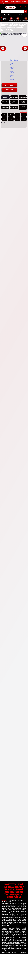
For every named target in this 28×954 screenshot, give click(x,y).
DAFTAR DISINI (9, 85)
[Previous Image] (3, 48)
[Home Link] (10, 7)
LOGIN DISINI (9, 89)
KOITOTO (5, 900)
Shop (2, 7)
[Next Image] (25, 48)
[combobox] (12, 11)
